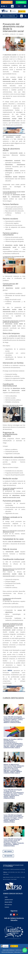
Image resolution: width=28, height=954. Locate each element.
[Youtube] (4, 6)
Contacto (7, 907)
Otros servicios (8, 904)
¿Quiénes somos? (9, 899)
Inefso (6, 897)
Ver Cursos (8, 851)
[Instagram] (6, 6)
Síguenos (14, 911)
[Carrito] (18, 6)
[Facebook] (2, 6)
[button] (12, 6)
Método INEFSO (8, 902)
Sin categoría (20, 34)
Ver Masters (8, 856)
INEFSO (7, 34)
